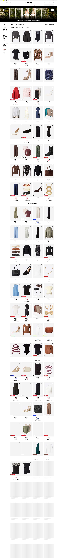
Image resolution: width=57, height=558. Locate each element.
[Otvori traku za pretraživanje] (44, 5)
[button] (45, 24)
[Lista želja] (51, 2)
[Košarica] (53, 2)
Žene (3, 2)
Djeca (10, 2)
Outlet (4, 0)
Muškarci (7, 2)
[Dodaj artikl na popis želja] (19, 30)
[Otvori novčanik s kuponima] (44, 2)
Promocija (16, 27)
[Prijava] (46, 2)
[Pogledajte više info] (16, 65)
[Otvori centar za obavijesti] (49, 2)
